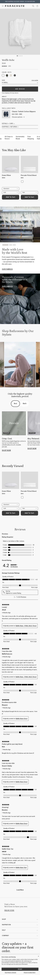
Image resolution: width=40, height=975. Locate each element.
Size (3, 80)
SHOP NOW (6, 450)
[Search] (33, 6)
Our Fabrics (7, 269)
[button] (3, 245)
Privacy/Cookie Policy (29, 972)
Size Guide (35, 80)
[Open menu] (3, 6)
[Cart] (37, 6)
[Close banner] (38, 956)
